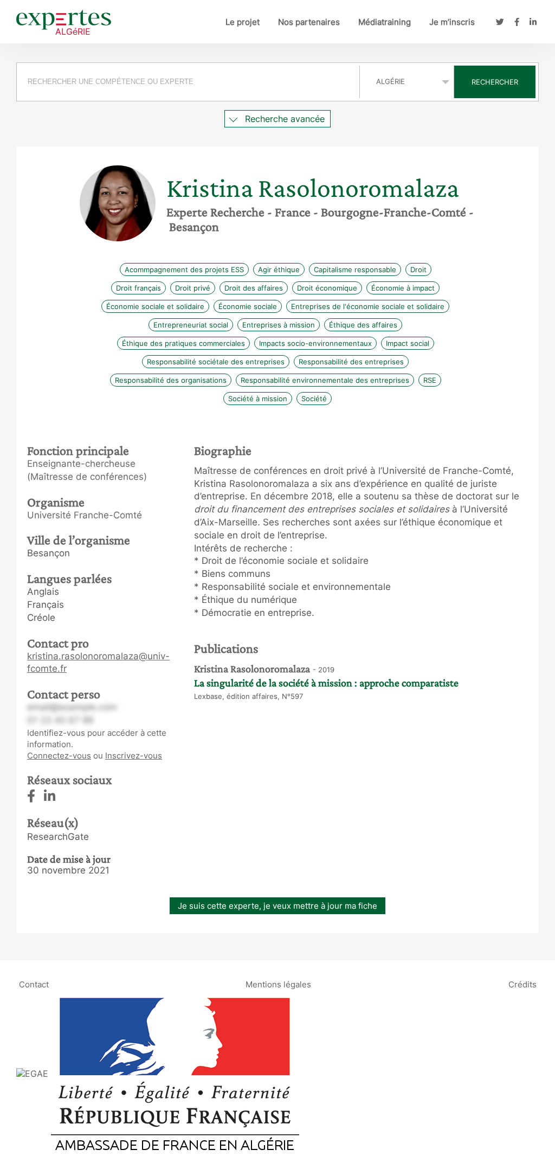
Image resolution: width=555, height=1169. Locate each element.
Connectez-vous (59, 755)
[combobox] (189, 82)
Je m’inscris (452, 22)
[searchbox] (188, 82)
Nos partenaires (309, 22)
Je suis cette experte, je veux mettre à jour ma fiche (277, 906)
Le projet (242, 22)
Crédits (522, 984)
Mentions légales (278, 984)
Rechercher (495, 82)
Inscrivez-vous (133, 755)
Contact (34, 984)
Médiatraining (384, 22)
